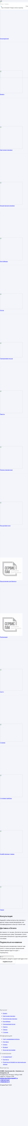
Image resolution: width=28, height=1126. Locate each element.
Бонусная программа (9, 1050)
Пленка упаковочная (6, 470)
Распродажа (3, 637)
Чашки (2, 910)
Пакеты (2, 414)
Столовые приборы (6, 798)
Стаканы (2, 742)
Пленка (5, 1029)
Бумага (2, 94)
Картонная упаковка (6, 150)
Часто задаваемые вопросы (11, 1039)
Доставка (6, 1042)
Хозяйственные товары (7, 854)
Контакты (6, 1059)
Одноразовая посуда (6, 358)
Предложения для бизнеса (8, 581)
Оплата (5, 1044)
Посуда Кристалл (5, 525)
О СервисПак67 (7, 1057)
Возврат (5, 1047)
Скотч (2, 692)
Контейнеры (4, 261)
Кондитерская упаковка (7, 206)
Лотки (2, 310)
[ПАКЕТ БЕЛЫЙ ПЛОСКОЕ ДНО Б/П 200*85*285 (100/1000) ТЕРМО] (11, 92)
